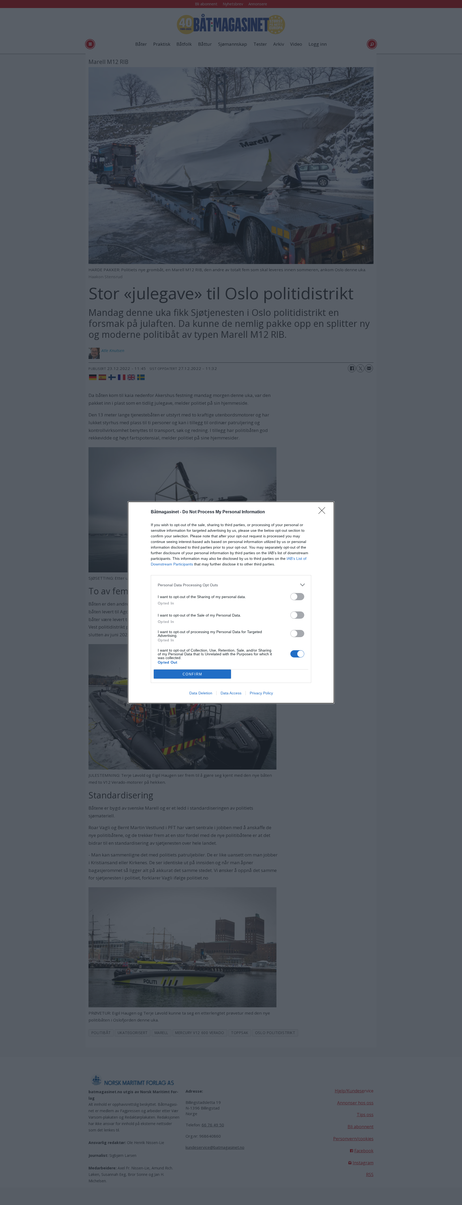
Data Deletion (200, 693)
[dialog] (231, 602)
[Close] (323, 512)
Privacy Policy (261, 693)
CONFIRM (192, 674)
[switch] (297, 596)
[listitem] (231, 585)
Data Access (231, 693)
